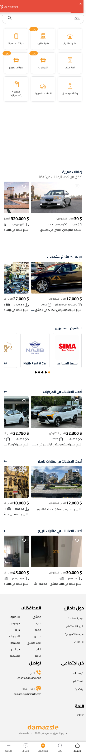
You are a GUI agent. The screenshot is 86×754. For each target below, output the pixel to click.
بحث (60, 750)
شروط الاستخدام (74, 626)
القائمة (8, 750)
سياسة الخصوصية (74, 634)
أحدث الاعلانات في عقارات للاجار (60, 461)
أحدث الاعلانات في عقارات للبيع (60, 531)
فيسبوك (78, 673)
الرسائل (25, 750)
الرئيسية (77, 750)
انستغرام (78, 681)
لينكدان (79, 689)
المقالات (78, 642)
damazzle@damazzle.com (27, 693)
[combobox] (47, 18)
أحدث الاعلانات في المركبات (62, 392)
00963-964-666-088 (29, 678)
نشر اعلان (43, 750)
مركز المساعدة (75, 618)
